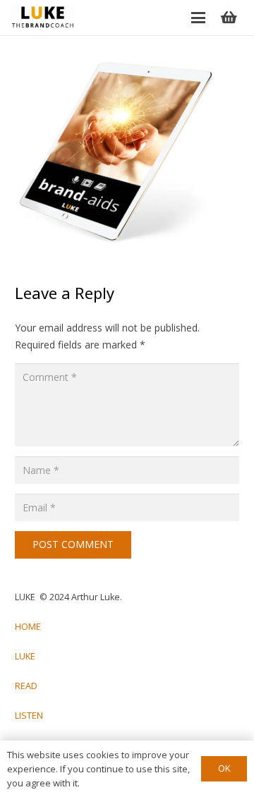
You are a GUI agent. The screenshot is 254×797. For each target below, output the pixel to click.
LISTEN (29, 716)
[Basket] (228, 17)
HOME (28, 627)
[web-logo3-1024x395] (42, 17)
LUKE (25, 656)
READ (26, 686)
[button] (198, 18)
